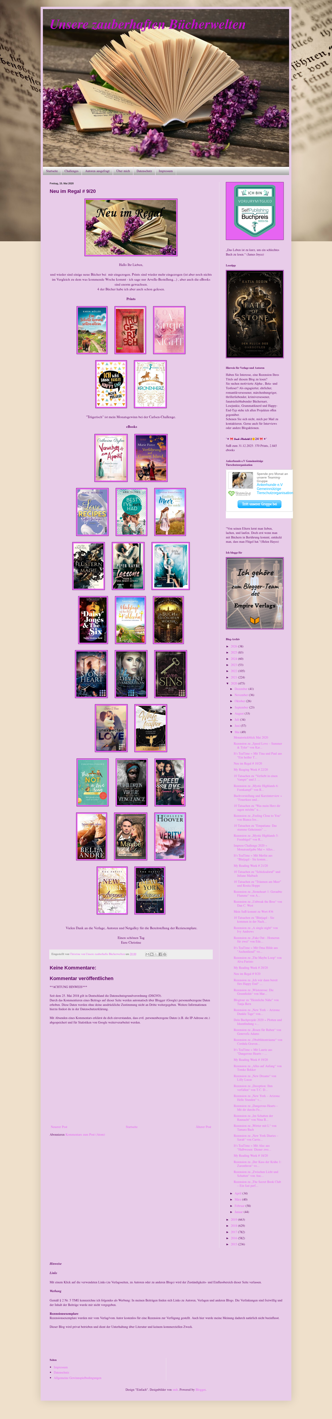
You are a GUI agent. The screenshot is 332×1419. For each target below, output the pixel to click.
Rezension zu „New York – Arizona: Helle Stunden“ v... (257, 1098)
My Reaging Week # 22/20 (251, 769)
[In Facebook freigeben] (160, 954)
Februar (240, 1205)
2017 (234, 1232)
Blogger (201, 1389)
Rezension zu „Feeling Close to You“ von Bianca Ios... (257, 817)
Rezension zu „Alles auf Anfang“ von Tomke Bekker (258, 1068)
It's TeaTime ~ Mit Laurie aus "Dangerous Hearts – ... (253, 1051)
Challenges (71, 171)
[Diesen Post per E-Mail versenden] (147, 954)
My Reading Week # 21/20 (251, 865)
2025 (234, 652)
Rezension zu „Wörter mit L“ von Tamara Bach (255, 1127)
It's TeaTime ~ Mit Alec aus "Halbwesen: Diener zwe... (252, 1147)
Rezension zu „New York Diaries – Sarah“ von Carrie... (256, 1137)
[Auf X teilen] (156, 954)
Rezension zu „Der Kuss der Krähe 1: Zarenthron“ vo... (257, 1164)
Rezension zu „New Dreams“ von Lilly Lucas (255, 1078)
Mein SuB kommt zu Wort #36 (253, 911)
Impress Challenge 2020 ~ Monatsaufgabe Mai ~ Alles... (254, 847)
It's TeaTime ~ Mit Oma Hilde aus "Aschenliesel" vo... (256, 949)
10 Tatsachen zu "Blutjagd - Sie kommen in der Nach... (254, 919)
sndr (175, 1389)
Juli (237, 719)
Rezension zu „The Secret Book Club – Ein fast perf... (257, 1184)
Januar (239, 1212)
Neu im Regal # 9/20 (247, 973)
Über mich (123, 171)
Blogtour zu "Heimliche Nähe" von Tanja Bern (256, 1002)
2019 (234, 1219)
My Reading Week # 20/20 (251, 967)
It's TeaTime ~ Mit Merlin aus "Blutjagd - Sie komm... (253, 857)
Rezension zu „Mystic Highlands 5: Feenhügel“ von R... (256, 837)
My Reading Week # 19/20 (251, 1059)
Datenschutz (144, 171)
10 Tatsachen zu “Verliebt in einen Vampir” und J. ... (256, 778)
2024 (234, 658)
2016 (234, 1238)
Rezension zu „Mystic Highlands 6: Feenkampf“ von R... (256, 788)
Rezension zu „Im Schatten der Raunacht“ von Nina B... (253, 1117)
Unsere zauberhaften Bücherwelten (148, 23)
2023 (234, 665)
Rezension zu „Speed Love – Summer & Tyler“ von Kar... (258, 745)
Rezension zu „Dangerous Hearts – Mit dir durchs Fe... (256, 1108)
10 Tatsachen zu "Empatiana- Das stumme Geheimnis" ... (255, 827)
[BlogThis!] (152, 954)
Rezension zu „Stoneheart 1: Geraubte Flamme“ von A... (258, 893)
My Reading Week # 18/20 (251, 1155)
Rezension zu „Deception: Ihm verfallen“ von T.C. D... (253, 1088)
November (242, 695)
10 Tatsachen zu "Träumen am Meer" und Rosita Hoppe (257, 883)
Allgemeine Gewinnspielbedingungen (77, 1378)
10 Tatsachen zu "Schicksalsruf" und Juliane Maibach (257, 873)
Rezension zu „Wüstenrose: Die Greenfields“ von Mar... (254, 992)
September (242, 707)
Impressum (166, 171)
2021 (234, 677)
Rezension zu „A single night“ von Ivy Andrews (256, 930)
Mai (238, 732)
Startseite (52, 171)
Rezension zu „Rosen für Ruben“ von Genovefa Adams (257, 1032)
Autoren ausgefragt (97, 171)
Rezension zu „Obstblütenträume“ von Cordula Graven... (258, 1042)
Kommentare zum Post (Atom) (85, 1134)
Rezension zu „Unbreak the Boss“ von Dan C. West (258, 903)
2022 (234, 671)
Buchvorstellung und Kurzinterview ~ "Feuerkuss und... (258, 798)
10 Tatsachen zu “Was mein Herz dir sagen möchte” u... (257, 807)
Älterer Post (203, 1127)
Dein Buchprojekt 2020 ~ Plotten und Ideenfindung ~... (258, 1022)
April (238, 1193)
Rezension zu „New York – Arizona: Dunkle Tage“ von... (257, 1012)
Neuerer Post (59, 1127)
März (238, 1199)
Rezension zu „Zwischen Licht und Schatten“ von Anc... (256, 1174)
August (240, 713)
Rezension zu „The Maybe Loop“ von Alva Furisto (258, 959)
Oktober (240, 701)
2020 (234, 683)
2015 (234, 1244)
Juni (238, 725)
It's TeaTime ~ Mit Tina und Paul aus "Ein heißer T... (258, 755)
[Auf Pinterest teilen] (164, 954)
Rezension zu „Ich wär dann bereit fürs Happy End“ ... (256, 982)
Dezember (241, 689)
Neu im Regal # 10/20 (248, 763)
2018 (234, 1225)
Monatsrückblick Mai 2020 (251, 737)
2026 (234, 646)
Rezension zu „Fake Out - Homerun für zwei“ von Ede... (256, 940)
